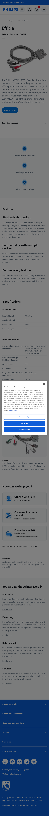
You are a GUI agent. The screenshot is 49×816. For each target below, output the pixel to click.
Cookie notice (13, 410)
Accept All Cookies (24, 429)
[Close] (44, 383)
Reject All (24, 423)
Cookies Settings (24, 417)
